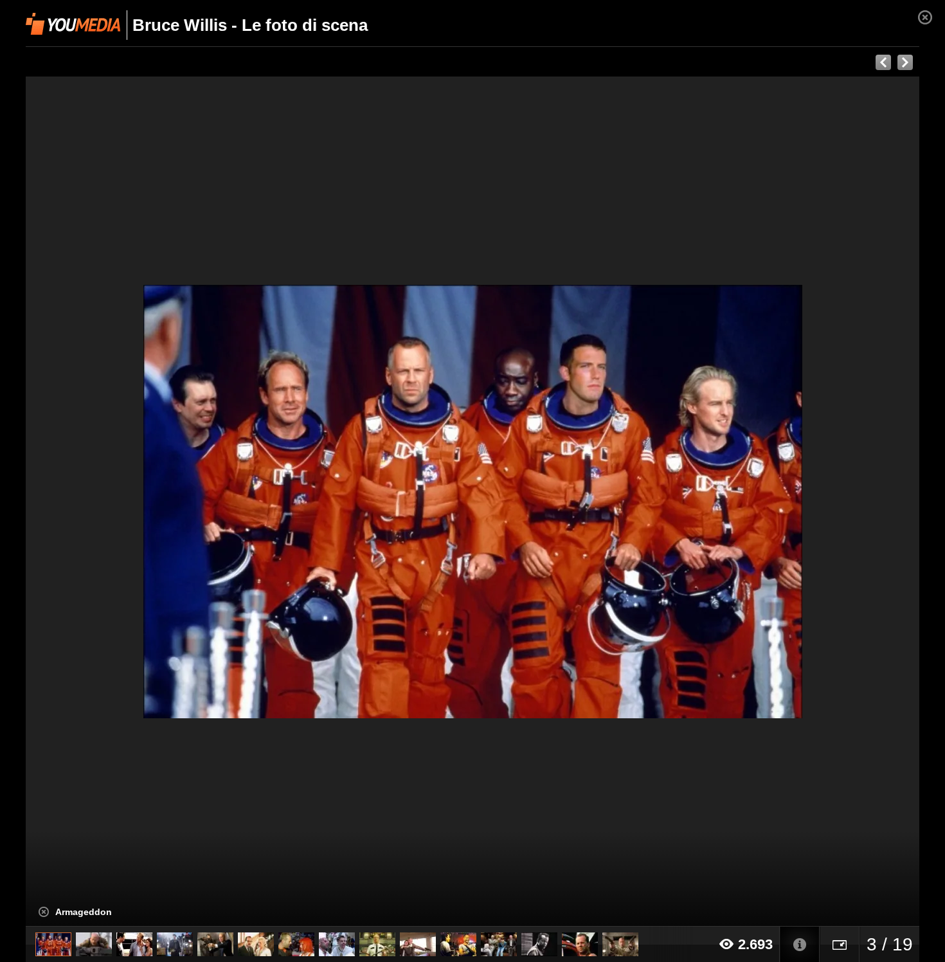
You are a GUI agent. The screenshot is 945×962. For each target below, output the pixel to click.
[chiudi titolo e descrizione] (44, 912)
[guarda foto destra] (561, 502)
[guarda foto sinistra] (115, 502)
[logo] (73, 24)
